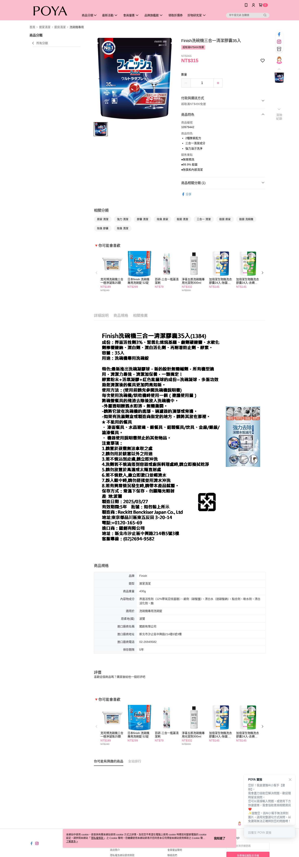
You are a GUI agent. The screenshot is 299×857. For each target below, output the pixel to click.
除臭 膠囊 (102, 228)
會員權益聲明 (174, 850)
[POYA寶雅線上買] (52, 10)
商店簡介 (115, 850)
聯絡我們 (172, 855)
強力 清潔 (122, 219)
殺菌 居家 (225, 219)
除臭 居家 (162, 219)
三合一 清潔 (204, 219)
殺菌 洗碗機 (246, 219)
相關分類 (101, 210)
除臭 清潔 (122, 228)
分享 (188, 194)
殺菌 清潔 (182, 219)
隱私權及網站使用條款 (122, 855)
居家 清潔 (102, 219)
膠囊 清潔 (142, 219)
